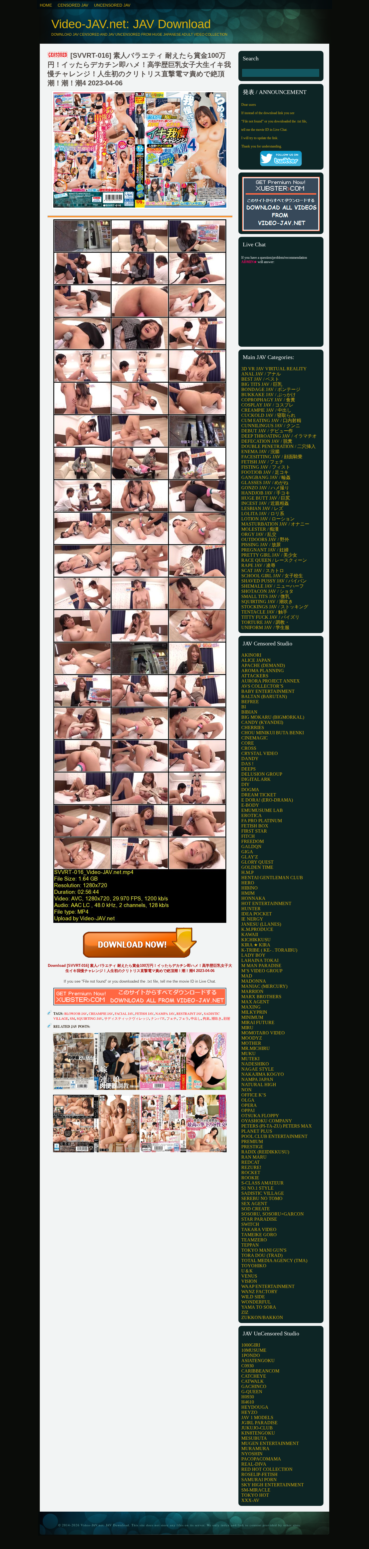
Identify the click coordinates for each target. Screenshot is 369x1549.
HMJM (248, 893)
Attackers (254, 675)
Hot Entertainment (266, 903)
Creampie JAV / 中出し (266, 410)
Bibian (249, 712)
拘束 (206, 1018)
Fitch (248, 836)
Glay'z (249, 856)
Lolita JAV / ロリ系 (262, 513)
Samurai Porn (259, 1479)
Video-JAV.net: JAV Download (131, 24)
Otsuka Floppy (260, 1115)
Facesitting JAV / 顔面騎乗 (271, 456)
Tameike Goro (259, 1234)
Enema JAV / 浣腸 (260, 451)
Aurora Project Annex (270, 680)
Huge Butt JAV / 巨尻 (265, 498)
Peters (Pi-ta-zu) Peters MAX (276, 1126)
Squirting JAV (89, 1018)
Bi (243, 706)
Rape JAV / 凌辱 (258, 565)
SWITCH (250, 1224)
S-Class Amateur (262, 1182)
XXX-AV (250, 1500)
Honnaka (253, 898)
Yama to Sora (258, 1307)
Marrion (252, 991)
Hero (247, 882)
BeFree (250, 701)
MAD (246, 975)
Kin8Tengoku (258, 1433)
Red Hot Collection (267, 1469)
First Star (254, 831)
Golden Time (257, 867)
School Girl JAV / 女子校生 (272, 575)
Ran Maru (254, 1157)
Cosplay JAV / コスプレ (267, 404)
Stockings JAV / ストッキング (274, 606)
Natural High (258, 1084)
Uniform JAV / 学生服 (265, 627)
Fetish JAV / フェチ (262, 461)
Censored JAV (73, 5)
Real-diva (253, 1464)
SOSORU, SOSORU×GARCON (272, 1213)
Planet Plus (256, 1131)
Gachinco (253, 1386)
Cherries (252, 727)
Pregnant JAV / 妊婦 (265, 549)
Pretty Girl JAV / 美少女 (269, 555)
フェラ (183, 1018)
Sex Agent (254, 1203)
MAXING (251, 1006)
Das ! (247, 763)
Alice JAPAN (256, 660)
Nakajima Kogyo (262, 1074)
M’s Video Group (262, 970)
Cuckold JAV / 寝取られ (268, 415)
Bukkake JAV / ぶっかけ (268, 394)
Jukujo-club (257, 1427)
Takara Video (258, 1229)
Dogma (250, 789)
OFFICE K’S (253, 1094)
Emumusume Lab (262, 810)
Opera (249, 1105)
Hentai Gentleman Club (272, 877)
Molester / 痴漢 (260, 529)
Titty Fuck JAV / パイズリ (270, 617)
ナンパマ (158, 1018)
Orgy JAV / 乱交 (258, 534)
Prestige (252, 1146)
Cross (248, 748)
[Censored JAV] (58, 55)
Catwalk (252, 1381)
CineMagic (254, 737)
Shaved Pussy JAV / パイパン (274, 580)
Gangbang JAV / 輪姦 (266, 477)
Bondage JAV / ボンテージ (270, 389)
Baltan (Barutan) (264, 696)
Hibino (249, 887)
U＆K (247, 1270)
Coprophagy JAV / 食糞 (268, 399)
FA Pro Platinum (261, 820)
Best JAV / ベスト (260, 379)
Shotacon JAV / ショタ (267, 591)
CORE (247, 743)
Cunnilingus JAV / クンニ (270, 425)
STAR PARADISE (259, 1219)
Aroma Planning (262, 670)
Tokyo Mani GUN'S (264, 1250)
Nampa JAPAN (257, 1079)
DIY (245, 784)
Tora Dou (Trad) (262, 1255)
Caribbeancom (260, 1370)
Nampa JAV (165, 1013)
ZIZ (244, 1312)
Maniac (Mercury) (264, 986)
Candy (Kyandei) (262, 722)
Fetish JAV (144, 1013)
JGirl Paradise (259, 1422)
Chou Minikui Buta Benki (272, 732)
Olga (248, 1100)
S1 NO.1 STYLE (257, 1188)
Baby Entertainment (268, 691)
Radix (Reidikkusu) (265, 1151)
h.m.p (247, 872)
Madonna (253, 981)
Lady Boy (253, 955)
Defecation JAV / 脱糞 (266, 441)
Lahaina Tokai (259, 960)
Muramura (255, 1448)
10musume (253, 1350)
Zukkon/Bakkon (262, 1317)
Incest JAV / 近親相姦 (265, 503)
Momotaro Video (263, 1032)
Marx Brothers (261, 996)
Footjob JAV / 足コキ (265, 472)
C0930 (247, 1365)
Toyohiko (253, 1265)
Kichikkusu (256, 939)
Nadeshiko (255, 1063)
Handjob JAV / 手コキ (265, 492)
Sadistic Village (262, 1193)
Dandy (250, 758)
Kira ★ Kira (255, 944)
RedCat (250, 1162)
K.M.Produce (257, 929)
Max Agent (255, 1001)
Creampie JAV (101, 1013)
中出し (196, 1018)
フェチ (171, 1018)
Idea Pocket (256, 913)
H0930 (247, 1396)
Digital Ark (256, 779)
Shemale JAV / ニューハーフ (272, 586)
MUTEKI (250, 1058)
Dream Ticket (258, 794)
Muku (248, 1053)
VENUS (249, 1276)
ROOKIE (250, 1177)
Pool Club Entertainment (274, 1136)
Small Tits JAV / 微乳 (265, 596)
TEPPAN (250, 1245)
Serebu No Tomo (262, 1198)
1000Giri (250, 1345)
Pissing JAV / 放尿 (261, 544)
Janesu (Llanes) (261, 924)
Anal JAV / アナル (261, 373)
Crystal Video (259, 753)
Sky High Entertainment (272, 1484)
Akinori (251, 655)
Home (46, 5)
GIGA (247, 851)
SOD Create (255, 1208)
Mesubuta (254, 1438)
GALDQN (251, 846)
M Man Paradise (261, 965)
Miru (247, 1027)
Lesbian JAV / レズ (262, 508)
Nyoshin (252, 1453)
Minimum (252, 1017)
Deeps (248, 768)
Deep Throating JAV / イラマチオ (279, 436)
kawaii (249, 934)
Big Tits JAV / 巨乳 (261, 384)
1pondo (250, 1355)
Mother (251, 1043)
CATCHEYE (253, 1376)
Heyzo (249, 1412)
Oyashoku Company (266, 1120)
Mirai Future (257, 1022)
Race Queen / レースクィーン (274, 560)
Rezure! (251, 1167)
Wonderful (256, 1301)
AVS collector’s (262, 686)
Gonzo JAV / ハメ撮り (265, 487)
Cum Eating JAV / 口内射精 (271, 420)
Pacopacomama (261, 1458)
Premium (252, 1141)
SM (72, 1018)
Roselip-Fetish (259, 1474)
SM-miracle (255, 1489)
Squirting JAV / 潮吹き (267, 601)
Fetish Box (254, 825)
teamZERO (254, 1239)
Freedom (252, 841)
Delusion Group (261, 774)
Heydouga (254, 1407)
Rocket (250, 1172)
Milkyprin (254, 1012)
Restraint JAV (189, 1013)
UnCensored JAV (112, 5)
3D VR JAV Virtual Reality (274, 368)
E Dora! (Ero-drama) (267, 799)
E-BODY (250, 805)
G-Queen (251, 1391)
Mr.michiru (255, 1048)
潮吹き (216, 1018)
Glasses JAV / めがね (264, 482)
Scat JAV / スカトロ (262, 570)
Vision (249, 1281)
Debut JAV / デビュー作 (267, 430)
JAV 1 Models (257, 1417)
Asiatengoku (258, 1360)
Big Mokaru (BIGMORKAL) (272, 717)
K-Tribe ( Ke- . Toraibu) (269, 950)
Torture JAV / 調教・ (265, 622)
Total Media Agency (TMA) (274, 1260)
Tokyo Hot (255, 1495)
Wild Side (253, 1296)
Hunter (251, 908)
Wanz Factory (259, 1291)
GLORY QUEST (257, 862)
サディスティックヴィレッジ (126, 1018)
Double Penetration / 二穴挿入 (278, 446)
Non (246, 1089)
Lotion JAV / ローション (268, 518)
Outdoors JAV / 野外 (265, 539)
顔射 (226, 1018)
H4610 (247, 1402)
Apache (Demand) (263, 665)
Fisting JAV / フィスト (265, 467)
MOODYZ (251, 1038)
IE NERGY (252, 919)
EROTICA (251, 815)
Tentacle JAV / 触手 (264, 611)
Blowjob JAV (75, 1013)
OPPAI (248, 1110)
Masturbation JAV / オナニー (275, 524)
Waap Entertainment (268, 1286)
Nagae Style (257, 1069)
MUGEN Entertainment (270, 1443)
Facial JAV (124, 1013)
